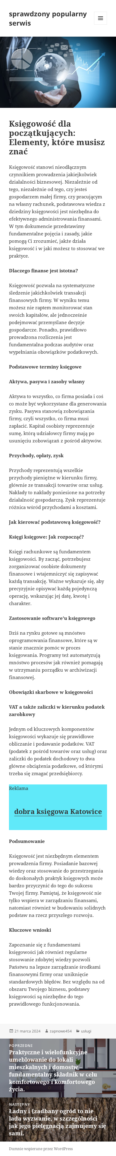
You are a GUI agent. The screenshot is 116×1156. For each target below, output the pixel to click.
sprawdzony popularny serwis (48, 18)
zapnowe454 (61, 1031)
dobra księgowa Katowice (58, 811)
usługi (86, 1031)
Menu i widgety (100, 24)
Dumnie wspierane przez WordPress (41, 1148)
